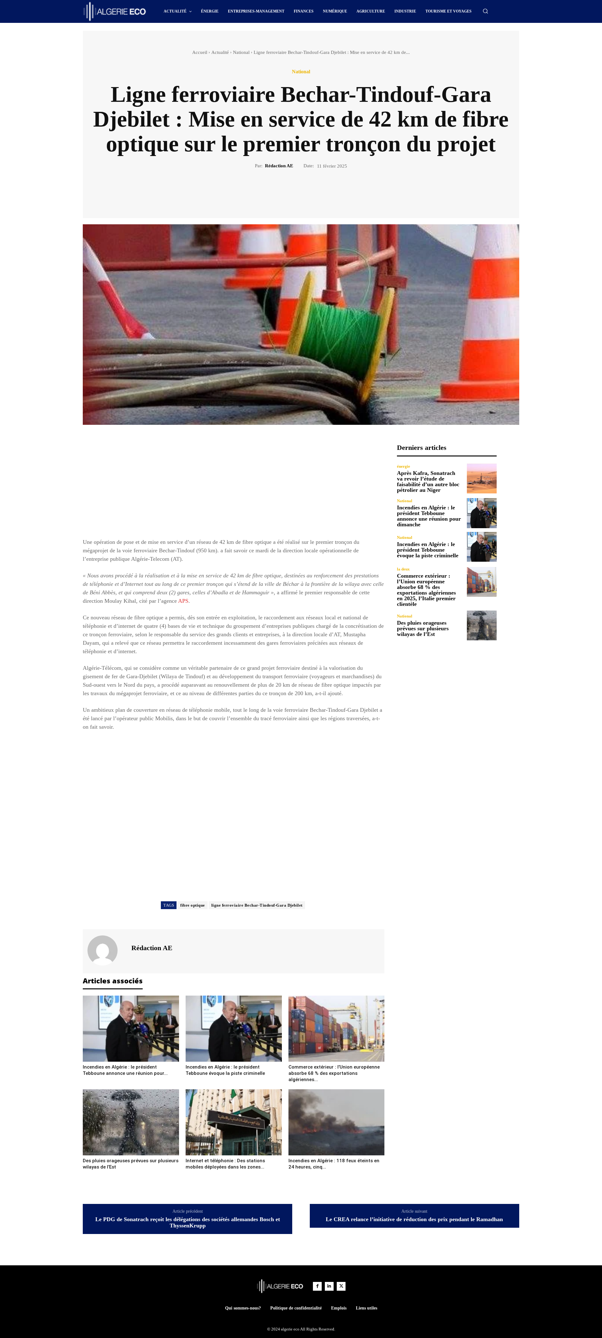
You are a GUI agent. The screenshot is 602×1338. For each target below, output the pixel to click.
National (241, 52)
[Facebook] (279, 191)
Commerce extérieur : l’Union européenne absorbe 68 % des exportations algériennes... (334, 1073)
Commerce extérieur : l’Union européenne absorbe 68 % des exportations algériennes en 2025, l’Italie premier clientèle (426, 590)
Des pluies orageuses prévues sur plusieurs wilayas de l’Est (423, 628)
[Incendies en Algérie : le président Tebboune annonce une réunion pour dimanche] (131, 1029)
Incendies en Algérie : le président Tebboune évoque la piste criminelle (427, 550)
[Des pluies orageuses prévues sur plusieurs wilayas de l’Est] (131, 1122)
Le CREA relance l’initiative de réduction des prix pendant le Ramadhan (414, 1219)
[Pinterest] (308, 191)
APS (183, 601)
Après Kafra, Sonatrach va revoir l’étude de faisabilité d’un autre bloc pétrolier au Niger (428, 481)
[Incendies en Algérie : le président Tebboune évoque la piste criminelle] (234, 1029)
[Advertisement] (233, 487)
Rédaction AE (279, 165)
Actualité (220, 52)
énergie (403, 466)
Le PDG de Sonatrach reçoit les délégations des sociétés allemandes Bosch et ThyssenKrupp (187, 1222)
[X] (294, 191)
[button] (485, 11)
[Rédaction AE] (106, 950)
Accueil (199, 52)
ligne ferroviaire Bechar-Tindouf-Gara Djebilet (257, 905)
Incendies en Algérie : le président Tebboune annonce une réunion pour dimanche (429, 516)
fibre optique (192, 905)
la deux (403, 569)
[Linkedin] (329, 1286)
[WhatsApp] (322, 191)
